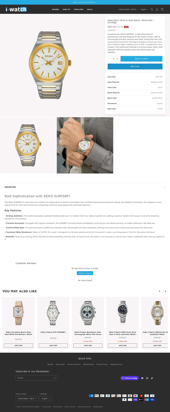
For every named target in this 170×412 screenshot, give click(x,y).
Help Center (60, 364)
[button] (152, 9)
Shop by (66, 9)
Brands (55, 9)
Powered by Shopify (33, 406)
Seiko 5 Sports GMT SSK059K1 (53, 332)
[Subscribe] (54, 378)
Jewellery (78, 9)
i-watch (23, 406)
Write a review (85, 273)
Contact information (84, 406)
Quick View (18, 345)
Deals (90, 9)
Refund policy (57, 406)
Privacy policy (46, 406)
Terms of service (70, 406)
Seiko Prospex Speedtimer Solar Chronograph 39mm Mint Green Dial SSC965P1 (87, 333)
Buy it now (135, 66)
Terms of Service (74, 364)
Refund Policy (88, 364)
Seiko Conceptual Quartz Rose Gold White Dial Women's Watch (18, 333)
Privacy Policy (102, 364)
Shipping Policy (116, 364)
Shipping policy (98, 406)
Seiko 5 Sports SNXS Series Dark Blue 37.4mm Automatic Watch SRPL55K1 (122, 333)
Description (10, 187)
